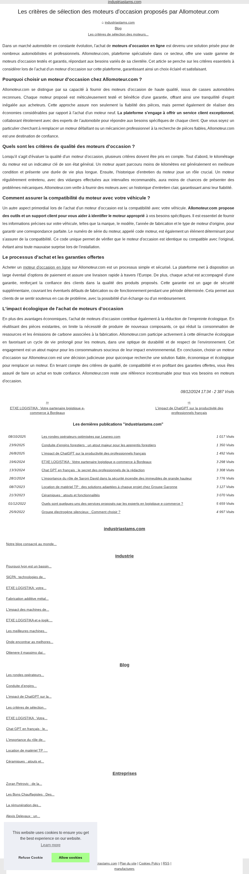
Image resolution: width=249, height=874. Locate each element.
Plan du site (128, 863)
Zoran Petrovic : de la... (24, 784)
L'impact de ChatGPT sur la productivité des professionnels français (189, 410)
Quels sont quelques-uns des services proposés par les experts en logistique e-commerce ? (112, 503)
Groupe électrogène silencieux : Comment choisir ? (81, 512)
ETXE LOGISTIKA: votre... (26, 588)
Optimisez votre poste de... (26, 827)
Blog (118, 28)
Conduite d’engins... (21, 686)
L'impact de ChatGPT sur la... (29, 696)
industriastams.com (120, 22)
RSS (166, 863)
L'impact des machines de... (27, 609)
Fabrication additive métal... (27, 598)
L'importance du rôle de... (25, 740)
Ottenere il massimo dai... (25, 652)
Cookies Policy (149, 863)
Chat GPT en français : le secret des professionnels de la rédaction (93, 470)
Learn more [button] (51, 845)
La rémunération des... (23, 805)
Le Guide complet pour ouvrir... (30, 838)
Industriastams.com (103, 863)
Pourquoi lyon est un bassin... (29, 566)
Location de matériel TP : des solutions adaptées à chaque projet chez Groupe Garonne (109, 486)
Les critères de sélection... (26, 707)
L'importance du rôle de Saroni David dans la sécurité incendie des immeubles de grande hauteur (117, 478)
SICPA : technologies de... (26, 577)
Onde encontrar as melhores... (29, 642)
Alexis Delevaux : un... (23, 816)
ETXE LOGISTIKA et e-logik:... (29, 620)
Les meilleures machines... (26, 631)
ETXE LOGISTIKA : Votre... (26, 718)
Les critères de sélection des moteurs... (118, 34)
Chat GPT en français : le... (27, 729)
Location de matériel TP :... (27, 750)
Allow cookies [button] (70, 857)
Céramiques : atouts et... (25, 761)
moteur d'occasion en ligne (47, 267)
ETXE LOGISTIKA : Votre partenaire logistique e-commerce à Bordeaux (47, 410)
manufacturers (124, 869)
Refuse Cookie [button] (30, 857)
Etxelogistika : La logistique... (28, 848)
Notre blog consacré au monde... (31, 544)
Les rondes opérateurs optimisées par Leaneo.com (81, 436)
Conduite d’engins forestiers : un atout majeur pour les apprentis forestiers (99, 445)
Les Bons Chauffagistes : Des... (30, 794)
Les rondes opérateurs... (25, 675)
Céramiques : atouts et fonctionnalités (71, 495)
